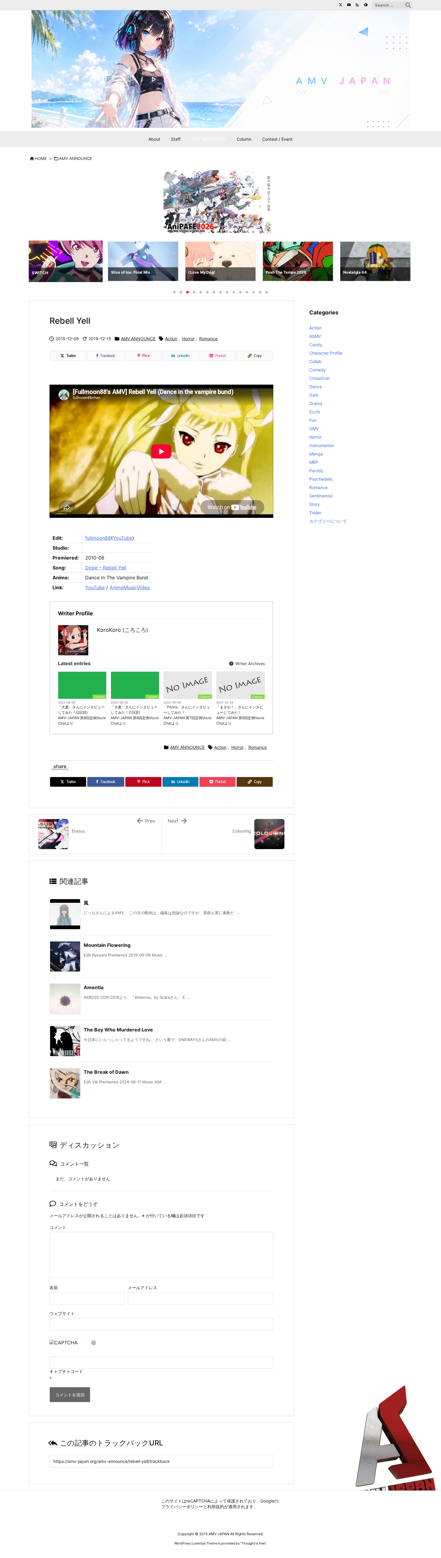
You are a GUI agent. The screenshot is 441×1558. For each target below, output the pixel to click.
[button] (39, 262)
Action (171, 338)
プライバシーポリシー (182, 1506)
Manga (316, 453)
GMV (314, 428)
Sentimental (320, 495)
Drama (315, 403)
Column (99, 696)
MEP (313, 462)
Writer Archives (249, 663)
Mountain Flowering (107, 945)
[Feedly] (366, 5)
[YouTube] (349, 5)
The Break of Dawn (106, 1072)
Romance (208, 338)
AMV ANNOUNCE (75, 158)
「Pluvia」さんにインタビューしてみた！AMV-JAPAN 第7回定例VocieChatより (188, 715)
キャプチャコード (66, 1371)
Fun (312, 420)
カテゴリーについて (328, 521)
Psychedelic (321, 479)
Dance (315, 386)
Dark (314, 395)
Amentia (94, 987)
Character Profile (325, 353)
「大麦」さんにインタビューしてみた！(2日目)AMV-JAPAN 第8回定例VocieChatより (82, 715)
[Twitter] (340, 5)
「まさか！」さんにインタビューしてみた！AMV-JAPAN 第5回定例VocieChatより (240, 715)
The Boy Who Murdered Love (118, 1030)
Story (314, 504)
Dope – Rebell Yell (105, 568)
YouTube (122, 538)
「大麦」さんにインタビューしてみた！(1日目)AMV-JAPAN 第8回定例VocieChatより (135, 715)
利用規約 (215, 1506)
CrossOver (319, 378)
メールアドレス (142, 1287)
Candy (315, 344)
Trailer (315, 512)
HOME (41, 158)
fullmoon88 (98, 538)
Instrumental (321, 445)
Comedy (317, 369)
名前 (54, 1287)
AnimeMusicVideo (130, 587)
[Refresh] (94, 1343)
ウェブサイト (62, 1313)
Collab (315, 361)
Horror (188, 338)
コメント (58, 1227)
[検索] (408, 5)
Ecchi (314, 411)
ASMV (315, 336)
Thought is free (253, 1543)
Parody (316, 470)
